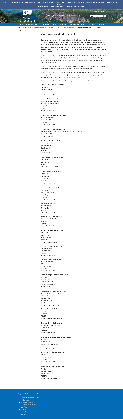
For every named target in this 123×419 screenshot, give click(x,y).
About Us (96, 11)
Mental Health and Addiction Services (62, 28)
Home (29, 28)
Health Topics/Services (40, 28)
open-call (102, 11)
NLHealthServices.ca (77, 6)
